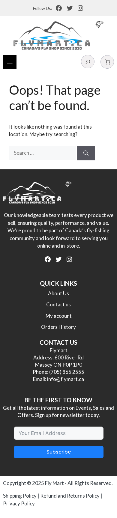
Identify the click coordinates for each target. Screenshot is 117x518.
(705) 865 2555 (66, 372)
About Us (58, 293)
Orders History (58, 327)
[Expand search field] (87, 61)
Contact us (58, 304)
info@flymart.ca (65, 379)
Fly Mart (54, 483)
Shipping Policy (20, 496)
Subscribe (58, 451)
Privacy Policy (19, 503)
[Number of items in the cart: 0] (107, 62)
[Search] (86, 153)
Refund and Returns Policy (70, 496)
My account (59, 316)
